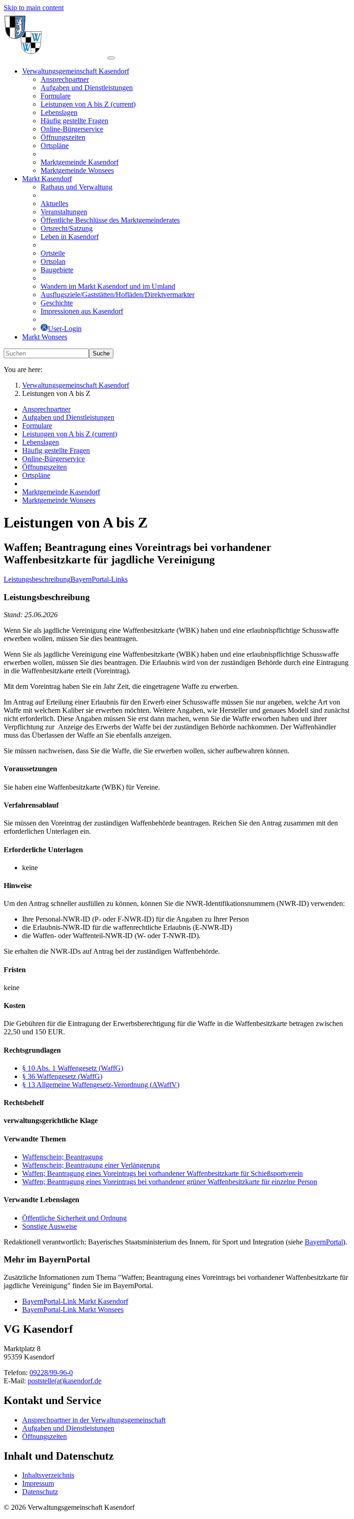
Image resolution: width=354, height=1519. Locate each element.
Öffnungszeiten (44, 1436)
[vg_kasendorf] (55, 55)
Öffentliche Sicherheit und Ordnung (74, 1218)
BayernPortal (324, 1242)
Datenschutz (40, 1492)
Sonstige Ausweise (49, 1226)
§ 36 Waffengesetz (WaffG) (62, 1076)
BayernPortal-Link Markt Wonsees (73, 1309)
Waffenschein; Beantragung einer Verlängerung (91, 1165)
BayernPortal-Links (99, 579)
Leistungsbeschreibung (37, 579)
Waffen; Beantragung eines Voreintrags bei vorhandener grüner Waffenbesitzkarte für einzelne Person (169, 1182)
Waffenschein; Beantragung (62, 1157)
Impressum (38, 1483)
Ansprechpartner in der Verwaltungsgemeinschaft (93, 1420)
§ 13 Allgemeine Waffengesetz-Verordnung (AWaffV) (100, 1085)
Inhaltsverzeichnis (48, 1475)
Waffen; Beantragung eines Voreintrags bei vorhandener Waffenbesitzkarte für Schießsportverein (162, 1173)
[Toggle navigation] (111, 58)
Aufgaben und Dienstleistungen (68, 1428)
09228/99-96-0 (51, 1372)
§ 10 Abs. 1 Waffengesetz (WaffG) (72, 1068)
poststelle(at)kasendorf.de (64, 1381)
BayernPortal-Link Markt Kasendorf (75, 1301)
